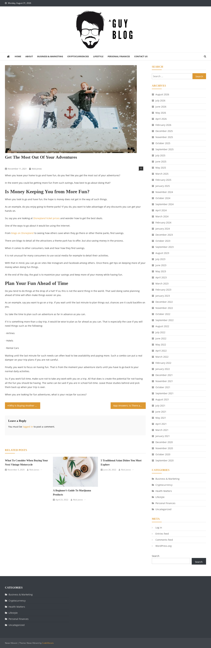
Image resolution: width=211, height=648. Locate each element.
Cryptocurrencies (78, 56)
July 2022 (160, 332)
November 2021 (164, 381)
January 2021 (162, 436)
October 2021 (162, 387)
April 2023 (161, 277)
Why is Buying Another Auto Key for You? (24, 405)
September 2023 (164, 246)
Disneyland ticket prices (46, 218)
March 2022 (161, 356)
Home (18, 56)
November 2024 (164, 192)
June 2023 (160, 265)
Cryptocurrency (163, 484)
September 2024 (164, 204)
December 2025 (164, 131)
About (29, 56)
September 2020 (164, 460)
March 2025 (161, 173)
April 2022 (161, 350)
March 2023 (161, 283)
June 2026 (160, 106)
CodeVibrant (47, 643)
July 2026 (160, 100)
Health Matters (163, 491)
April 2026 (161, 118)
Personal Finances (119, 56)
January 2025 (162, 185)
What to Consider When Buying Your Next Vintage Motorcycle (26, 462)
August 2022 (162, 326)
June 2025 (160, 161)
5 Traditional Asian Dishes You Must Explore (121, 462)
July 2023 (160, 259)
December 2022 (164, 301)
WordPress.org (163, 545)
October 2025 (162, 143)
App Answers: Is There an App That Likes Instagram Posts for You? (129, 405)
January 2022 (162, 368)
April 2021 (161, 423)
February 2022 (163, 362)
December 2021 (164, 375)
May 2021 (160, 417)
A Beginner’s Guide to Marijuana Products (72, 492)
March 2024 (161, 216)
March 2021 (161, 430)
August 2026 (162, 94)
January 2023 (162, 295)
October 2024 (162, 198)
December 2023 (164, 234)
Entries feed (162, 533)
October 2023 (162, 240)
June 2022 (160, 338)
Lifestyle (98, 56)
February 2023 (163, 289)
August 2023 (162, 253)
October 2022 (162, 314)
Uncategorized (163, 509)
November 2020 (164, 448)
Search (155, 555)
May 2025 (160, 167)
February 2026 (163, 124)
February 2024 (163, 222)
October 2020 (162, 454)
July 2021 (160, 405)
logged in (28, 426)
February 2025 (163, 179)
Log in (158, 527)
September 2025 (164, 149)
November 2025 (164, 137)
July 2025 (160, 155)
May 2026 (160, 112)
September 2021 (164, 393)
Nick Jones (37, 168)
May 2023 (160, 271)
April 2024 (161, 210)
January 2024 (162, 228)
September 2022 (164, 320)
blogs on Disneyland (22, 233)
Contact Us (141, 56)
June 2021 (160, 411)
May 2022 (160, 344)
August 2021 (162, 399)
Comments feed (164, 539)
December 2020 (164, 442)
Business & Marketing (50, 56)
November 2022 (164, 307)
